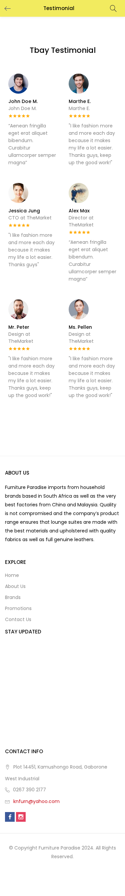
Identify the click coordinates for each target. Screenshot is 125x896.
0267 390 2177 (29, 789)
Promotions (18, 608)
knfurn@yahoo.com (36, 801)
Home (12, 575)
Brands (13, 597)
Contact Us (18, 619)
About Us (15, 586)
